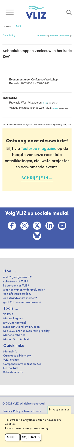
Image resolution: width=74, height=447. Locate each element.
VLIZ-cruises (11, 360)
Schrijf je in (34, 178)
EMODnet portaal (14, 323)
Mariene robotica (14, 335)
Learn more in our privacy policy (27, 428)
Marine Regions (13, 318)
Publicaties (42, 36)
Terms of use (32, 411)
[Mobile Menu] (9, 13)
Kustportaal (10, 368)
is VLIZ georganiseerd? (17, 277)
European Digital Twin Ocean (21, 327)
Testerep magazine (38, 149)
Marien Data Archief (16, 339)
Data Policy (8, 35)
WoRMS (8, 314)
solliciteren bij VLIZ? (15, 281)
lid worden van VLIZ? (16, 285)
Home (6, 26)
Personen (64, 36)
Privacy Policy (11, 411)
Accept (12, 437)
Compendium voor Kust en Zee (22, 364)
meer (45, 103)
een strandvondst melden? (20, 298)
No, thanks (30, 437)
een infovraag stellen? (17, 294)
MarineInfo (10, 351)
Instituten (54, 36)
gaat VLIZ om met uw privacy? (22, 302)
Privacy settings (59, 409)
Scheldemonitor (13, 372)
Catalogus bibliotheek (17, 355)
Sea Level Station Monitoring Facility (26, 331)
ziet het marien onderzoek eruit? (24, 290)
